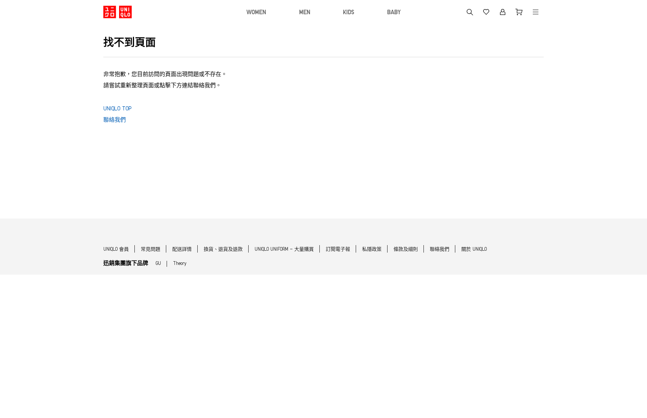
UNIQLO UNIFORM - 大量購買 (284, 249)
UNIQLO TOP (117, 109)
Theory (179, 263)
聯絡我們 (114, 120)
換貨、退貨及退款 (223, 249)
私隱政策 (372, 249)
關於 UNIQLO (474, 249)
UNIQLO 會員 (116, 249)
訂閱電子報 (338, 249)
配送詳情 (182, 249)
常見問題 (150, 249)
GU (158, 263)
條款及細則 (406, 249)
